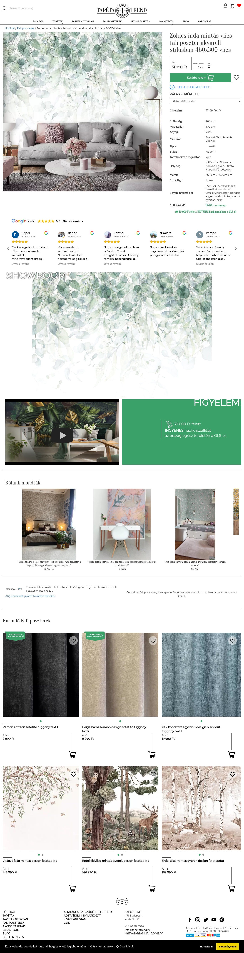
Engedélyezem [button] (227, 946)
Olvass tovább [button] (20, 264)
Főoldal (10, 28)
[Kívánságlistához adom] (236, 77)
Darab (201, 67)
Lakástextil (11, 930)
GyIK (67, 922)
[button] (235, 248)
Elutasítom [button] (206, 946)
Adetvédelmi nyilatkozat (82, 915)
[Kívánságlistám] (239, 6)
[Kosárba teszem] (72, 754)
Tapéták (8, 915)
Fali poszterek (25, 28)
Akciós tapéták (14, 926)
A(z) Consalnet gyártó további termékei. (30, 596)
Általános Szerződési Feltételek (88, 912)
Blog (6, 933)
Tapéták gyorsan (15, 919)
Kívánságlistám (75, 919)
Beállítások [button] (126, 946)
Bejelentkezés (13, 937)
